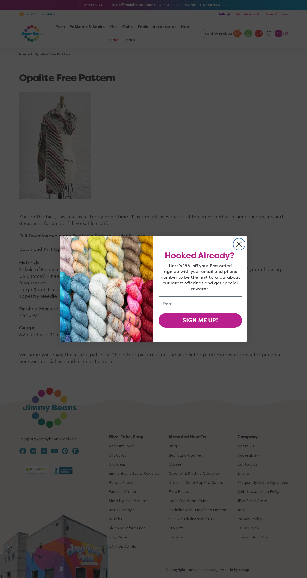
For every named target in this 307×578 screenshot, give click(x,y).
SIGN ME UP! (200, 320)
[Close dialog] (239, 244)
